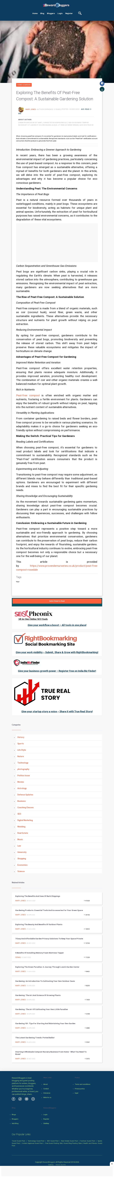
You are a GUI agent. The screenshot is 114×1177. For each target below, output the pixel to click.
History (20, 737)
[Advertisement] (57, 242)
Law (19, 846)
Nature (20, 756)
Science (21, 871)
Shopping (21, 858)
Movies (20, 782)
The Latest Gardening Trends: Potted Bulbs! (34, 1038)
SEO (19, 814)
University (21, 852)
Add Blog (15, 1123)
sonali (18, 957)
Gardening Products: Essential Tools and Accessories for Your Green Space (49, 910)
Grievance (46, 1093)
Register (69, 13)
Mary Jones (30, 109)
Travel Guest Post (18, 1141)
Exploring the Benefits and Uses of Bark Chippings (37, 896)
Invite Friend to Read (57, 601)
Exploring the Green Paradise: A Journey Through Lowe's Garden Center (47, 967)
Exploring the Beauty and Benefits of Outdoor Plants (38, 924)
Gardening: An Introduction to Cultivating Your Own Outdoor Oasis (45, 981)
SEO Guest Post (53, 1141)
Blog (42, 13)
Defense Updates (25, 795)
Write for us (47, 1097)
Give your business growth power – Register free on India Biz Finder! (57, 670)
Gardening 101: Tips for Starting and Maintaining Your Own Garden (45, 1023)
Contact (46, 1089)
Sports (20, 743)
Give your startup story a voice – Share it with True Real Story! (57, 711)
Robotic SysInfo (60, 1164)
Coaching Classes (25, 807)
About (45, 1084)
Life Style (21, 750)
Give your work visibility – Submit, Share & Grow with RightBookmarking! (57, 652)
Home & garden (23, 85)
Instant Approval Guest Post (32, 1143)
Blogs (14, 1114)
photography (23, 769)
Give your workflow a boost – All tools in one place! (57, 625)
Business (21, 801)
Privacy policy (80, 1089)
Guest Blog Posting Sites (73, 1143)
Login (60, 13)
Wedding (21, 827)
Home (35, 13)
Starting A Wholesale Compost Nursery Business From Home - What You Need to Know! (50, 1053)
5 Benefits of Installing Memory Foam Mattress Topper (39, 953)
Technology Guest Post (36, 1141)
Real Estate (22, 833)
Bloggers (51, 13)
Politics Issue (23, 775)
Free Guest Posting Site (53, 1143)
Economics (22, 865)
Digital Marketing (25, 820)
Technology (22, 763)
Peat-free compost (28, 395)
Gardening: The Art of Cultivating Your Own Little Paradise (41, 1009)
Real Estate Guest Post (69, 1141)
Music (20, 839)
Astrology (22, 788)
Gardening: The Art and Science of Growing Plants (37, 995)
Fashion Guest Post (87, 1141)
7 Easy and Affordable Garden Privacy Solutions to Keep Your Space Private (49, 939)
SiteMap (46, 1123)
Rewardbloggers (49, 1162)
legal (76, 1093)
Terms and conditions (82, 1084)
